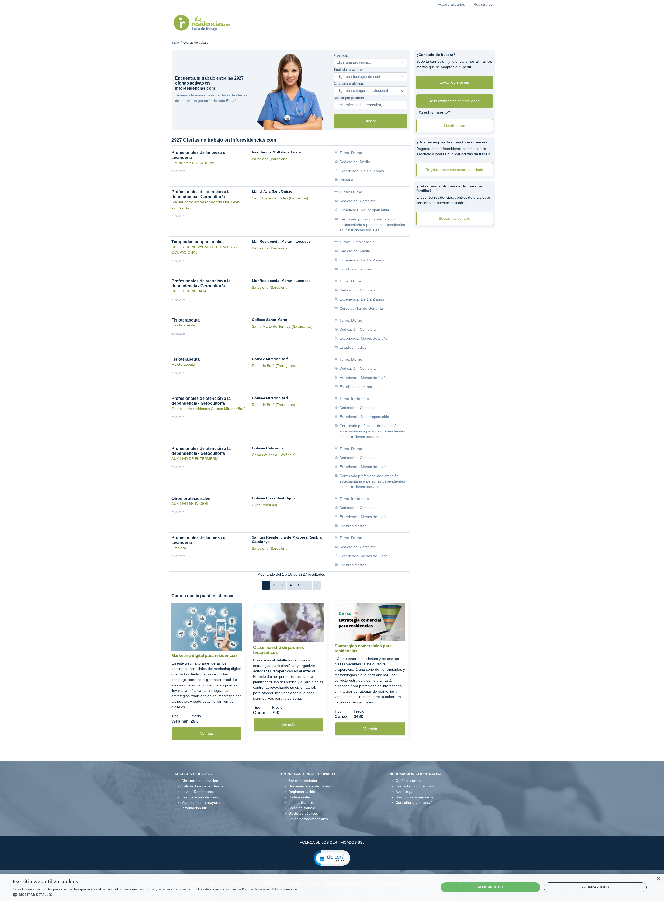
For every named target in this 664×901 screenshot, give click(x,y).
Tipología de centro (348, 70)
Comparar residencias (200, 797)
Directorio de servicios (200, 781)
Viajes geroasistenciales (308, 819)
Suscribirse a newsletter (415, 797)
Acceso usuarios (451, 4)
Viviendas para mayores (201, 802)
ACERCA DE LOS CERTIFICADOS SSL (332, 842)
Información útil (194, 808)
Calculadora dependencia (203, 786)
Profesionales (299, 797)
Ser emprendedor (302, 781)
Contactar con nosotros (415, 786)
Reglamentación (301, 792)
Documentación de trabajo (310, 786)
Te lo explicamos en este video (454, 101)
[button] (332, 858)
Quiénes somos (408, 781)
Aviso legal (404, 792)
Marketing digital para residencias (204, 655)
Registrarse (483, 4)
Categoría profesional (349, 84)
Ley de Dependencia (199, 792)
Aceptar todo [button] (490, 887)
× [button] (658, 879)
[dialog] (332, 887)
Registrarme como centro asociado (454, 169)
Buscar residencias (454, 218)
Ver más (207, 733)
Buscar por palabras (349, 98)
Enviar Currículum (454, 82)
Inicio (175, 42)
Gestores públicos (303, 813)
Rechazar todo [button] (595, 887)
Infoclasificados (301, 802)
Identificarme (454, 125)
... (307, 585)
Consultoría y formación (415, 802)
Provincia (341, 55)
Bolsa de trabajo (301, 808)
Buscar (370, 121)
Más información (284, 889)
